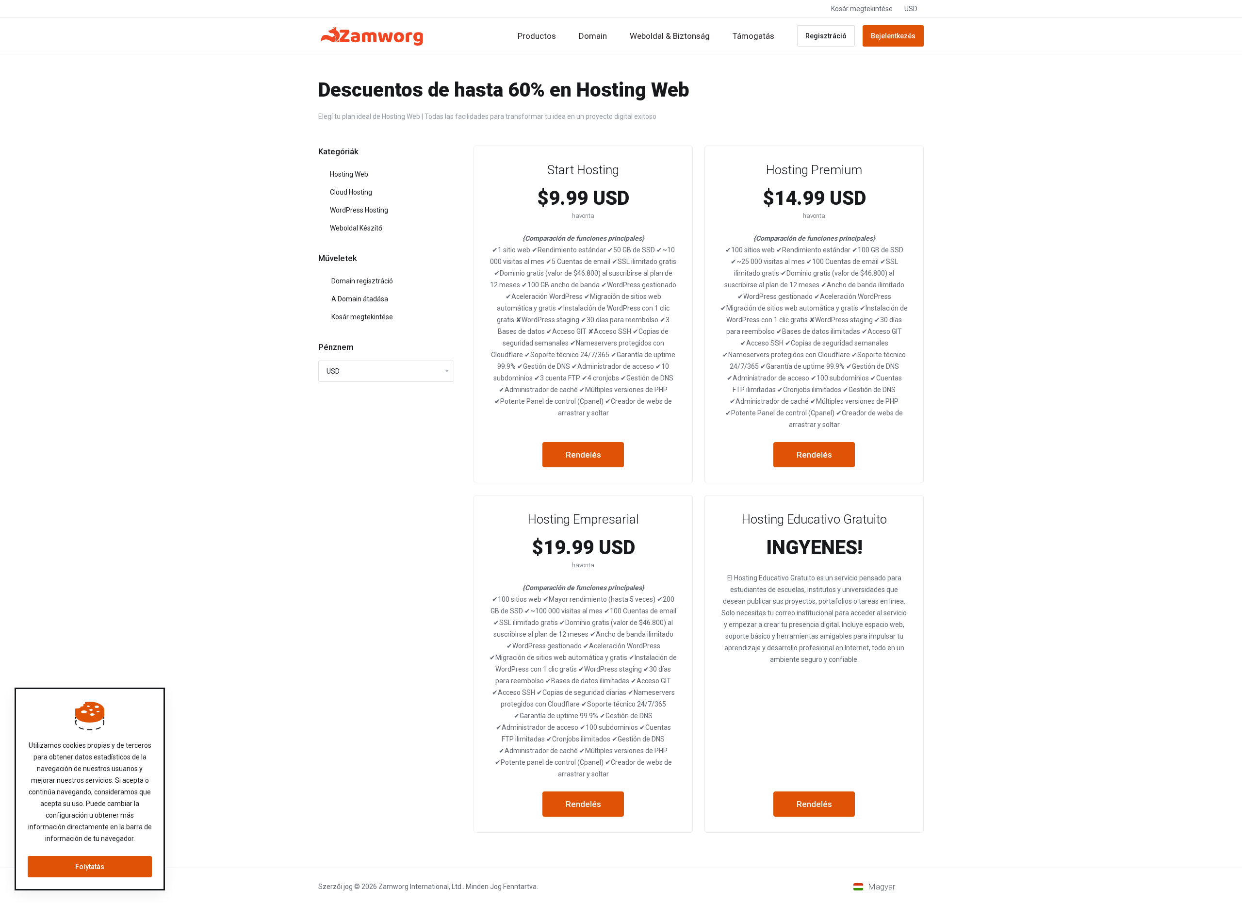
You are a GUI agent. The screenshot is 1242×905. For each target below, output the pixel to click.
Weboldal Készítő (355, 228)
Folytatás (89, 867)
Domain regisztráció (360, 281)
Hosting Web (348, 174)
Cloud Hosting (350, 192)
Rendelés (583, 455)
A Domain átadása (358, 299)
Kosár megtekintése (360, 317)
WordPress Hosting (358, 210)
